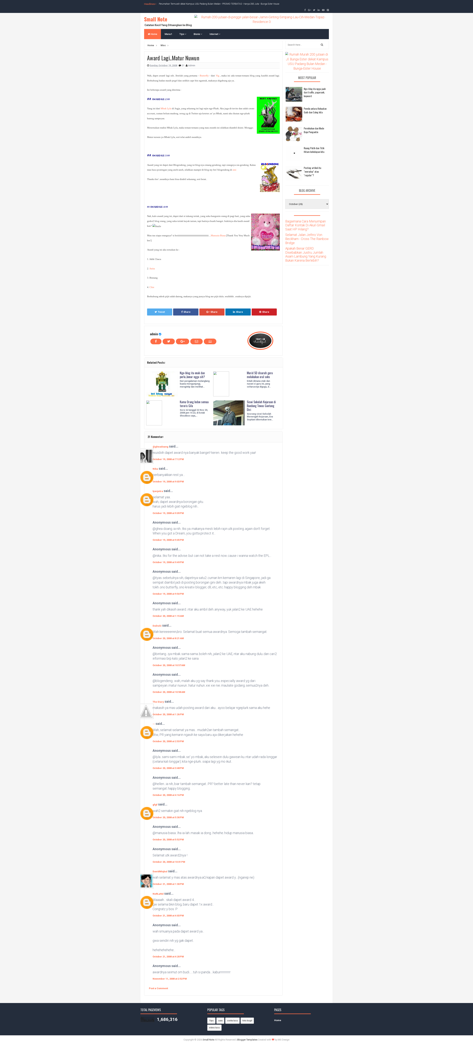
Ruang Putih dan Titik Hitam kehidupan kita (314, 150)
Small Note (155, 19)
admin (154, 334)
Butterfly (204, 75)
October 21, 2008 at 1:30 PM (168, 884)
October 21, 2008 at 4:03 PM (168, 915)
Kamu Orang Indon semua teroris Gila (194, 404)
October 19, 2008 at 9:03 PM (168, 481)
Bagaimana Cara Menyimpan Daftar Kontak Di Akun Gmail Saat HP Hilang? (305, 225)
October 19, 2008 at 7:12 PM (168, 459)
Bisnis (197, 34)
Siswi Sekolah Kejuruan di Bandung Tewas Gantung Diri (261, 406)
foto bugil (247, 1020)
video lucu (214, 1027)
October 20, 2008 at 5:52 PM (168, 839)
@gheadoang (160, 446)
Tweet (161, 312)
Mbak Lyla (166, 108)
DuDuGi (157, 625)
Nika (155, 468)
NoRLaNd (158, 893)
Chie (151, 287)
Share (186, 312)
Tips (182, 34)
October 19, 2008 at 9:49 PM (168, 562)
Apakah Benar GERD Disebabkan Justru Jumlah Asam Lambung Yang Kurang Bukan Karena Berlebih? (305, 254)
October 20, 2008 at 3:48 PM (168, 768)
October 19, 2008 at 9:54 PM (168, 593)
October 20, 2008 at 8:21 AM (168, 638)
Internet (214, 34)
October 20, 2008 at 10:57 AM (169, 665)
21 (183, 65)
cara (220, 1020)
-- (154, 724)
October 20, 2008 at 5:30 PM (168, 817)
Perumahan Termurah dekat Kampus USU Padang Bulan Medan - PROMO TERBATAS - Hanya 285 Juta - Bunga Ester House (219, 4)
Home (153, 34)
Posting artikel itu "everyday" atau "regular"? (312, 171)
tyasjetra (158, 491)
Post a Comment (158, 988)
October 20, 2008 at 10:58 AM (169, 692)
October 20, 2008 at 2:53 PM (168, 741)
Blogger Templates (247, 1039)
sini (234, 169)
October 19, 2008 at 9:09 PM (168, 513)
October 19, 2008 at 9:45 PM (168, 540)
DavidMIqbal (160, 871)
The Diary (158, 701)
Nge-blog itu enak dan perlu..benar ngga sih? (192, 375)
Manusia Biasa (218, 235)
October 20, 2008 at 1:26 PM (168, 714)
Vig (217, 75)
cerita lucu (232, 1020)
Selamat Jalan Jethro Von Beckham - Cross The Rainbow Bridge (307, 239)
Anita (152, 268)
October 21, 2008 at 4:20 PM (168, 956)
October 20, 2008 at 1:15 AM (168, 616)
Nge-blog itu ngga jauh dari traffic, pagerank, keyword (315, 92)
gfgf (155, 804)
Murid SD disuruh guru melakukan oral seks (260, 375)
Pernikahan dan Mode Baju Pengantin (314, 130)
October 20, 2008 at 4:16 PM (168, 795)
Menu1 (168, 34)
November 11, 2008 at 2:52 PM (170, 978)
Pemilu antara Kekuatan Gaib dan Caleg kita (315, 110)
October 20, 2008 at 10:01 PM (169, 861)
